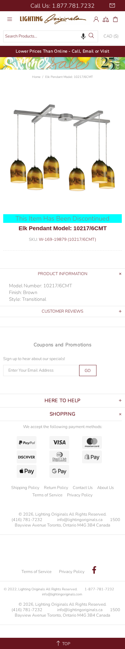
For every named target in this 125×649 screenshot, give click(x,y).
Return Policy (56, 488)
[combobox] (51, 36)
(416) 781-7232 (27, 520)
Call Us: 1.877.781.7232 (62, 6)
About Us (105, 488)
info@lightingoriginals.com (62, 594)
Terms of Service (47, 495)
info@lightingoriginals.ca (80, 520)
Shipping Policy (25, 488)
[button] (83, 36)
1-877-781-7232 (99, 589)
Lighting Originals (54, 19)
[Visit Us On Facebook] (94, 571)
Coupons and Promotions (63, 344)
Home (36, 77)
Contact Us (83, 488)
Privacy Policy (80, 495)
